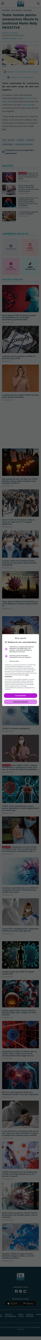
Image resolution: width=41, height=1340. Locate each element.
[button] (20, 661)
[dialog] (20, 670)
